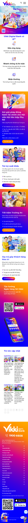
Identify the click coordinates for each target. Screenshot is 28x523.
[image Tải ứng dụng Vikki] (9, 308)
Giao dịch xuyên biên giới (13, 455)
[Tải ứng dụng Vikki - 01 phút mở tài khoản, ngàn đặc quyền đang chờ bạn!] (8, 505)
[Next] (26, 18)
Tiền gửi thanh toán (13, 450)
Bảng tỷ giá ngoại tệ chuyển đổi (9, 490)
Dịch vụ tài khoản (13, 475)
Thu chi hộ (13, 471)
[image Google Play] (21, 505)
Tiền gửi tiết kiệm (13, 448)
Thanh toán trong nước (13, 473)
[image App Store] (21, 501)
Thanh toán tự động (13, 457)
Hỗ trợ (13, 480)
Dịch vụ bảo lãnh (13, 464)
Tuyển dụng (4, 486)
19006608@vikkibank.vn (10, 440)
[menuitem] (20, 3)
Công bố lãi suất (5, 488)
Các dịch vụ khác (13, 459)
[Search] (20, 3)
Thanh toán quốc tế (13, 468)
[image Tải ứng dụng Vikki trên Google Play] (20, 308)
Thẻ (13, 446)
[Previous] (1, 18)
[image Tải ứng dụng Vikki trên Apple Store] (20, 304)
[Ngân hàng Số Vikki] (11, 3)
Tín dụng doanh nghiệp (13, 462)
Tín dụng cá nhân (13, 453)
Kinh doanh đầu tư (13, 466)
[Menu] (24, 3)
